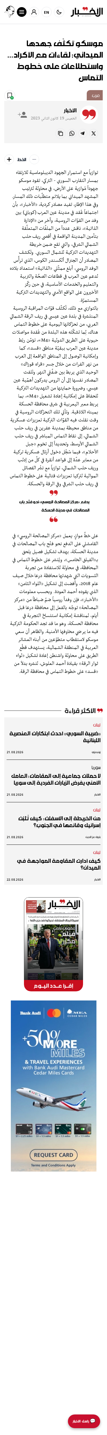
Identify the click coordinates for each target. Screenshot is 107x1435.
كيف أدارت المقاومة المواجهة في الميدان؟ (58, 864)
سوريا (95, 767)
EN (46, 12)
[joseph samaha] (9, 12)
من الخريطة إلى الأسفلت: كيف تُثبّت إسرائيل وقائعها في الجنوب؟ (59, 822)
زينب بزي (96, 752)
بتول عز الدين (93, 837)
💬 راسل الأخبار (84, 1421)
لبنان (96, 725)
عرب (96, 95)
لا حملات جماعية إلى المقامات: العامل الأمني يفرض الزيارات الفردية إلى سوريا (55, 779)
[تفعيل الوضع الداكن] (59, 12)
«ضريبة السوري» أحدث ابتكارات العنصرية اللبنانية (54, 737)
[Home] (87, 12)
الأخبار (70, 110)
